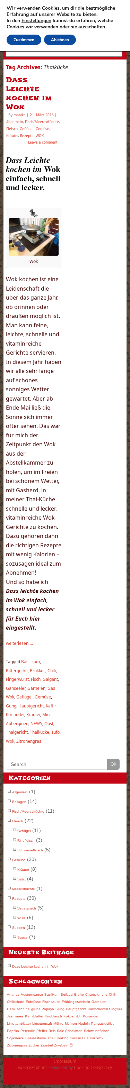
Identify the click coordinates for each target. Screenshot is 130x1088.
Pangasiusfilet (102, 1023)
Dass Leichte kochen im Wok (29, 93)
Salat (21, 879)
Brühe (79, 994)
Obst (48, 723)
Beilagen (19, 802)
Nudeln (84, 1023)
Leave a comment (43, 142)
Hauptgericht (31, 706)
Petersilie (27, 1031)
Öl (71, 1045)
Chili (51, 671)
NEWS (36, 723)
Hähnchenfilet (99, 1009)
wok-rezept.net (32, 1067)
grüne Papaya (42, 1009)
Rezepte (27, 135)
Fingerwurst (17, 679)
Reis (52, 1031)
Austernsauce (32, 994)
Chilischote (15, 1002)
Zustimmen (24, 40)
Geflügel (27, 128)
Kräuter (12, 135)
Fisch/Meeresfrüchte (42, 121)
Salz (60, 1031)
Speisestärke (35, 1038)
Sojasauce (15, 1038)
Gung (11, 706)
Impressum (65, 1061)
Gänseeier (15, 688)
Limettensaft (42, 1023)
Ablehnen (60, 40)
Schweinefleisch (30, 850)
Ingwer (116, 1009)
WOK (40, 135)
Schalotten (74, 1031)
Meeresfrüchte (23, 889)
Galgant (50, 679)
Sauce (22, 937)
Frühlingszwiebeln (76, 1002)
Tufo (55, 732)
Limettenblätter (19, 1023)
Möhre (58, 1023)
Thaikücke (39, 732)
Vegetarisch (26, 908)
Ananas (13, 994)
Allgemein (14, 121)
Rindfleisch (26, 840)
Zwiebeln (61, 1045)
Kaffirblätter (34, 1016)
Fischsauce (51, 1002)
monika (20, 114)
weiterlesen (20, 643)
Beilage (67, 994)
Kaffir (50, 706)
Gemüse (42, 128)
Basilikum (30, 662)
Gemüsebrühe (18, 1009)
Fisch (36, 679)
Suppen (18, 928)
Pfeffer (41, 1031)
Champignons (96, 994)
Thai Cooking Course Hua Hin (71, 1038)
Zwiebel (47, 1045)
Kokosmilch (72, 1016)
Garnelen (36, 688)
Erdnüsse (33, 1002)
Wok (10, 741)
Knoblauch (53, 1016)
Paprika (13, 1031)
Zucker (33, 1045)
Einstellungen (36, 21)
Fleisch (12, 128)
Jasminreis (15, 1016)
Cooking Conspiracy (93, 1067)
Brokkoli (37, 671)
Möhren (71, 1023)
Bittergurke (17, 671)
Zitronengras (28, 741)
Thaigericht (17, 732)
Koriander (15, 714)
